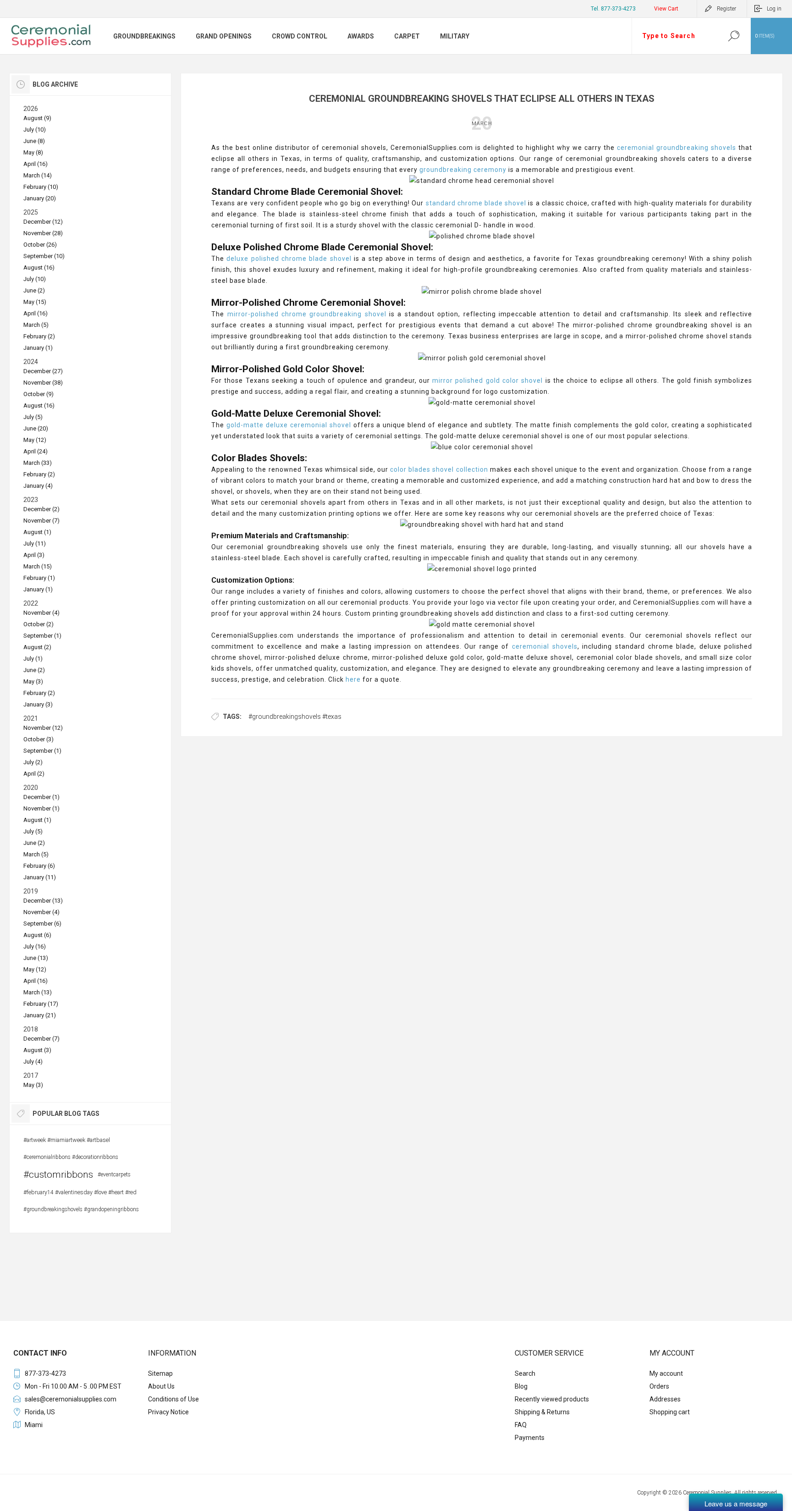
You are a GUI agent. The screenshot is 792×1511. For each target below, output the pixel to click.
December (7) (41, 1038)
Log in (774, 9)
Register (726, 9)
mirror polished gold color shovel (487, 380)
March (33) (37, 462)
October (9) (38, 394)
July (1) (33, 658)
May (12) (34, 439)
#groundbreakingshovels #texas (294, 716)
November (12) (43, 727)
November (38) (43, 382)
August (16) (39, 267)
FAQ (521, 1424)
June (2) (34, 290)
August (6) (37, 935)
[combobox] (674, 36)
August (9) (37, 118)
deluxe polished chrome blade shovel (288, 258)
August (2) (37, 647)
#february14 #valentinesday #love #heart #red (80, 1192)
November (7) (41, 520)
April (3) (33, 554)
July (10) (34, 129)
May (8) (33, 152)
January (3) (38, 704)
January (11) (39, 877)
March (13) (37, 992)
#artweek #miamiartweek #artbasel (66, 1139)
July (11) (34, 543)
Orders (659, 1386)
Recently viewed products (552, 1399)
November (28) (43, 233)
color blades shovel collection (438, 469)
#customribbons (58, 1174)
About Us (161, 1386)
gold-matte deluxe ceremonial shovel (288, 425)
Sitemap (160, 1373)
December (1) (41, 797)
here (353, 679)
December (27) (43, 371)
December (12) (43, 221)
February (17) (40, 1003)
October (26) (40, 244)
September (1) (42, 635)
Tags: (232, 716)
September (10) (44, 256)
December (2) (41, 509)
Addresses (665, 1399)
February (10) (40, 186)
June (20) (35, 428)
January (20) (39, 198)
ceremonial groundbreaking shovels (676, 147)
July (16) (34, 946)
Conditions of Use (173, 1399)
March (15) (37, 566)
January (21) (39, 1015)
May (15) (34, 301)
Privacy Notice (168, 1412)
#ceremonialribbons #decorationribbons (70, 1157)
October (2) (38, 624)
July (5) (33, 417)
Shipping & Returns (542, 1412)
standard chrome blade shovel (476, 203)
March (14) (37, 175)
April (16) (35, 163)
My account (666, 1373)
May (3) (33, 681)
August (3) (37, 1050)
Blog (521, 1386)
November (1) (41, 808)
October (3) (38, 739)
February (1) (39, 577)
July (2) (33, 762)
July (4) (33, 1061)
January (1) (38, 347)
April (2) (33, 773)
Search (733, 36)
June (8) (34, 141)
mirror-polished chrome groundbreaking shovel (305, 314)
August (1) (37, 532)
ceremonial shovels (545, 646)
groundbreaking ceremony (462, 169)
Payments (529, 1437)
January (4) (38, 485)
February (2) (39, 336)
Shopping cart (669, 1412)
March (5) (36, 324)
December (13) (43, 900)
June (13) (35, 957)
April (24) (35, 451)
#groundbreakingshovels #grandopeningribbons (81, 1209)
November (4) (41, 612)
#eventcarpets (114, 1174)
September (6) (42, 923)
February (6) (39, 865)
